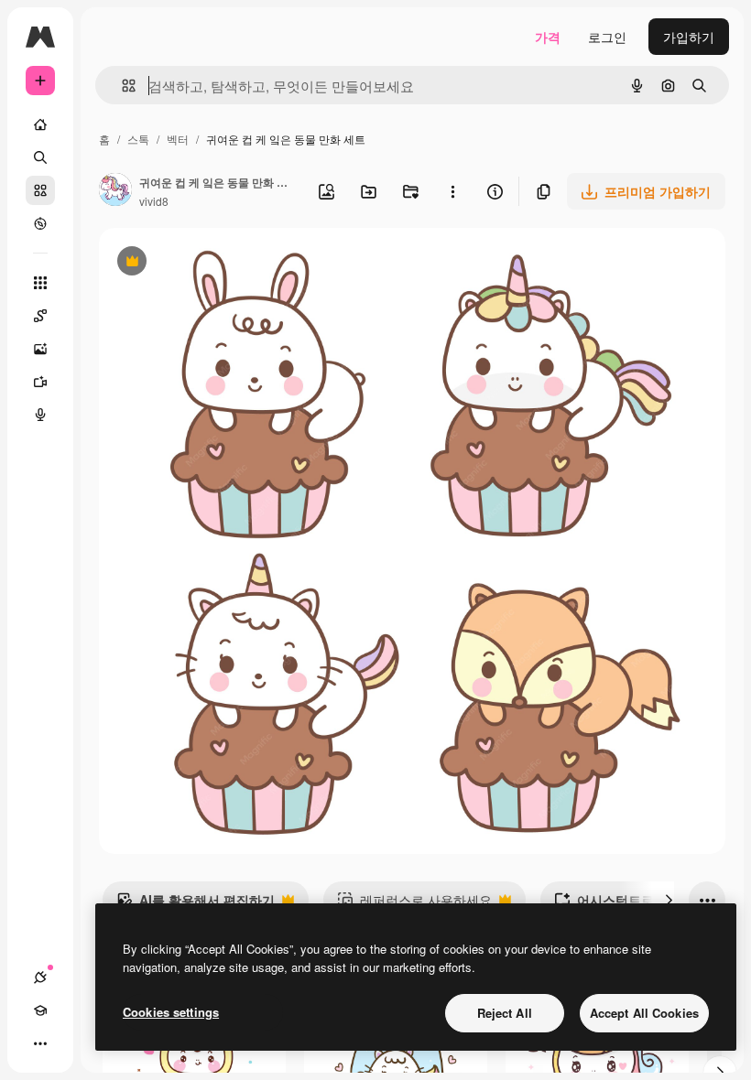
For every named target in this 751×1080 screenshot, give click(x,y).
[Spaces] (40, 315)
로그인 (607, 36)
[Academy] (40, 1010)
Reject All (504, 1012)
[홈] (40, 124)
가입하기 (688, 36)
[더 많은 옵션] (452, 191)
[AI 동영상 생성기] (40, 381)
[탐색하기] (40, 223)
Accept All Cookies (644, 1012)
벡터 (178, 138)
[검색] (40, 157)
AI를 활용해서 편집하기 (195, 904)
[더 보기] (40, 1043)
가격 (548, 36)
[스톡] (40, 190)
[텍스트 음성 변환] (40, 414)
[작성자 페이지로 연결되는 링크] (115, 191)
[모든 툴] (40, 282)
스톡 (138, 138)
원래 (204, 263)
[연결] (40, 977)
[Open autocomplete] (121, 85)
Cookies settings (171, 1012)
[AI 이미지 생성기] (40, 348)
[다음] (668, 899)
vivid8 (154, 201)
